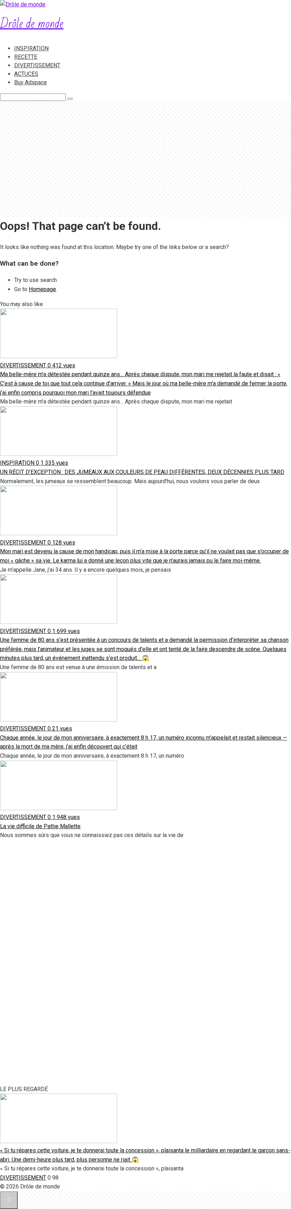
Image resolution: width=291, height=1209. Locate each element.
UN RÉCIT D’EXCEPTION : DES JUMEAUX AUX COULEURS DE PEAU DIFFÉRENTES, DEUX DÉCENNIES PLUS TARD (142, 472)
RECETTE (25, 56)
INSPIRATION (31, 48)
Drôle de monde (32, 24)
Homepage (42, 289)
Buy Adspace (30, 82)
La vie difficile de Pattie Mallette (40, 826)
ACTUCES (26, 73)
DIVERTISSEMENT (37, 65)
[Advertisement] (145, 159)
